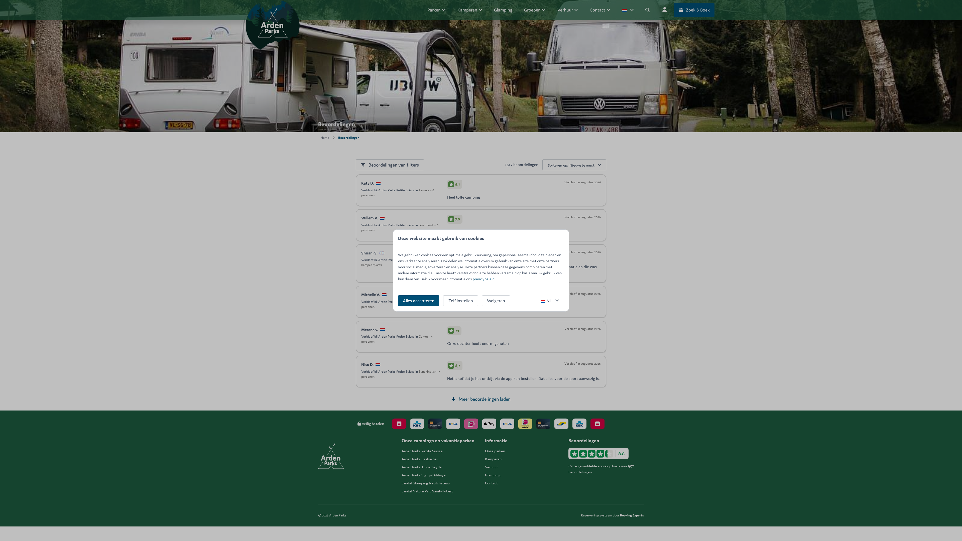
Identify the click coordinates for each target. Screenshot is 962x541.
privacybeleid (484, 279)
